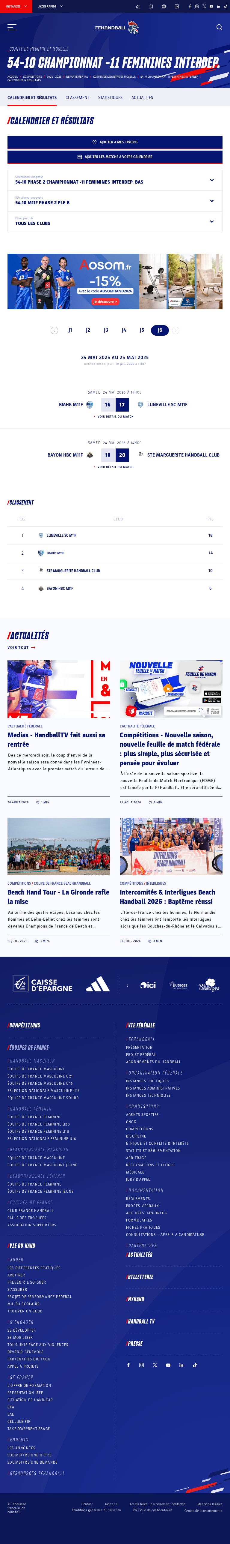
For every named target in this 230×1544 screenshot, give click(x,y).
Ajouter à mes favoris (118, 142)
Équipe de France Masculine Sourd (43, 1098)
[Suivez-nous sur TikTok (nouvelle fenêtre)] (226, 6)
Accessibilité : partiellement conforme (157, 1504)
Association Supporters (31, 1225)
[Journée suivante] (175, 330)
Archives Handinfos (146, 1213)
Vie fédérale (141, 1026)
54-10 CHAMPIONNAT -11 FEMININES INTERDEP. (169, 77)
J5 (142, 330)
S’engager (22, 1322)
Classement (77, 97)
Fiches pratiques (143, 1227)
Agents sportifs (142, 1115)
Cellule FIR (19, 1422)
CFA (11, 1407)
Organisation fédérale (156, 1073)
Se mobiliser (20, 1338)
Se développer (21, 1330)
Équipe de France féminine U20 (38, 1124)
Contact (87, 1504)
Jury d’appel (138, 1179)
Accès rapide (47, 6)
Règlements (138, 1199)
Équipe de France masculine (36, 1069)
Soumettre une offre (29, 1455)
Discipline (136, 1136)
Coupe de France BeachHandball (62, 883)
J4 (124, 330)
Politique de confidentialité (152, 1510)
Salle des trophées (27, 1218)
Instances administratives (153, 1088)
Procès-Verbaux (142, 1206)
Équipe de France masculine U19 (40, 1083)
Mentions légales (210, 1504)
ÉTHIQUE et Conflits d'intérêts (157, 1143)
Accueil (12, 77)
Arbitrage (136, 1158)
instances (13, 6)
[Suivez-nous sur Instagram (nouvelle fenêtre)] (197, 6)
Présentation (139, 1047)
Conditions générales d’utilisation (96, 1510)
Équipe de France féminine (34, 1117)
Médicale (135, 1172)
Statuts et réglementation (153, 1151)
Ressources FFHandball (37, 1473)
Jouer (17, 1260)
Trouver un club (25, 1311)
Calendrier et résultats (32, 97)
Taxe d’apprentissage (28, 1429)
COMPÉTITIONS (139, 1129)
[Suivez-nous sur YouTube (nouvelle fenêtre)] (211, 6)
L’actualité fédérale (25, 726)
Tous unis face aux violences (38, 1345)
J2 (88, 330)
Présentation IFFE (25, 1393)
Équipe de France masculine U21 (40, 1076)
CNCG (131, 1122)
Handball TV (141, 1322)
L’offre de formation (29, 1386)
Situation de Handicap (30, 1400)
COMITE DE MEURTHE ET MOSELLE (114, 77)
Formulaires (139, 1220)
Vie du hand (22, 1246)
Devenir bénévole (25, 1352)
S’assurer (17, 1290)
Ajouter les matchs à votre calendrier (118, 157)
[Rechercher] (220, 27)
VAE (10, 1414)
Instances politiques (147, 1081)
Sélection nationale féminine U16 (41, 1139)
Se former (22, 1377)
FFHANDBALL (142, 1039)
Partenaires (143, 1245)
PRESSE (135, 1344)
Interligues (156, 883)
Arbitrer (16, 1275)
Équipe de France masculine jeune (42, 1165)
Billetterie (140, 1277)
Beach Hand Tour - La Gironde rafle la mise (58, 897)
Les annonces (21, 1448)
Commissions (144, 1106)
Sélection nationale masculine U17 (43, 1091)
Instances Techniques (148, 1095)
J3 (106, 330)
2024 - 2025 (54, 77)
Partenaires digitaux (28, 1359)
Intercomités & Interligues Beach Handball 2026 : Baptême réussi (167, 897)
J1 (70, 330)
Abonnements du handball (153, 1062)
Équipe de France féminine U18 (38, 1131)
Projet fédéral (141, 1055)
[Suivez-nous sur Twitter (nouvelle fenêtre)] (204, 6)
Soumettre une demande (32, 1462)
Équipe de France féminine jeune (40, 1191)
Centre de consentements (203, 1511)
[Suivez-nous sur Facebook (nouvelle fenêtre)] (190, 6)
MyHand (136, 1300)
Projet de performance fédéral (39, 1297)
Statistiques (110, 97)
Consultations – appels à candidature (165, 1235)
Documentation (146, 1190)
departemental (77, 77)
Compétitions (32, 77)
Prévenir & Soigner (26, 1282)
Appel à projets (23, 1366)
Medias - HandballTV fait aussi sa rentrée (56, 740)
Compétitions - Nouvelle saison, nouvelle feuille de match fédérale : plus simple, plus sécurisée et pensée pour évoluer (170, 749)
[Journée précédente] (54, 330)
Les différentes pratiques (33, 1268)
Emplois (19, 1440)
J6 (160, 330)
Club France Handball (30, 1211)
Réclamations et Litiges (150, 1165)
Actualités (142, 97)
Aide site (111, 1504)
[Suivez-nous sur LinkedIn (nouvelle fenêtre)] (218, 6)
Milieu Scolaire (23, 1304)
